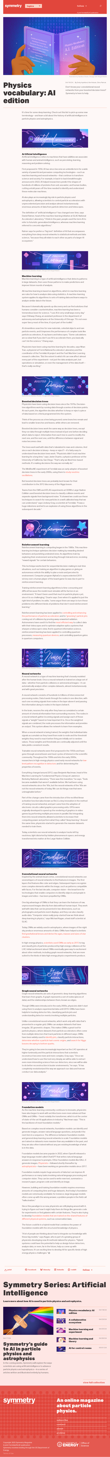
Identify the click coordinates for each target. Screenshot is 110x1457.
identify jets (51, 1037)
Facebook (32, 1270)
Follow (80, 5)
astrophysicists (29, 1167)
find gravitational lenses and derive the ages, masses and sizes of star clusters (54, 935)
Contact (61, 1424)
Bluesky (46, 1270)
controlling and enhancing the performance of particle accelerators (54, 614)
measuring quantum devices (46, 635)
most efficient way (64, 623)
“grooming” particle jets (76, 616)
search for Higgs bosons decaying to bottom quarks (54, 1042)
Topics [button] (30, 5)
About (60, 1428)
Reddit (73, 1270)
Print (9, 1270)
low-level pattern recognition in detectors (54, 762)
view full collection (94, 1382)
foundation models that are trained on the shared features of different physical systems (54, 1217)
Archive (61, 1432)
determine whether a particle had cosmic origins (44, 1041)
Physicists (43, 1163)
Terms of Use (8, 1453)
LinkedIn (60, 1270)
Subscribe (62, 1420)
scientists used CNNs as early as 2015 (61, 943)
